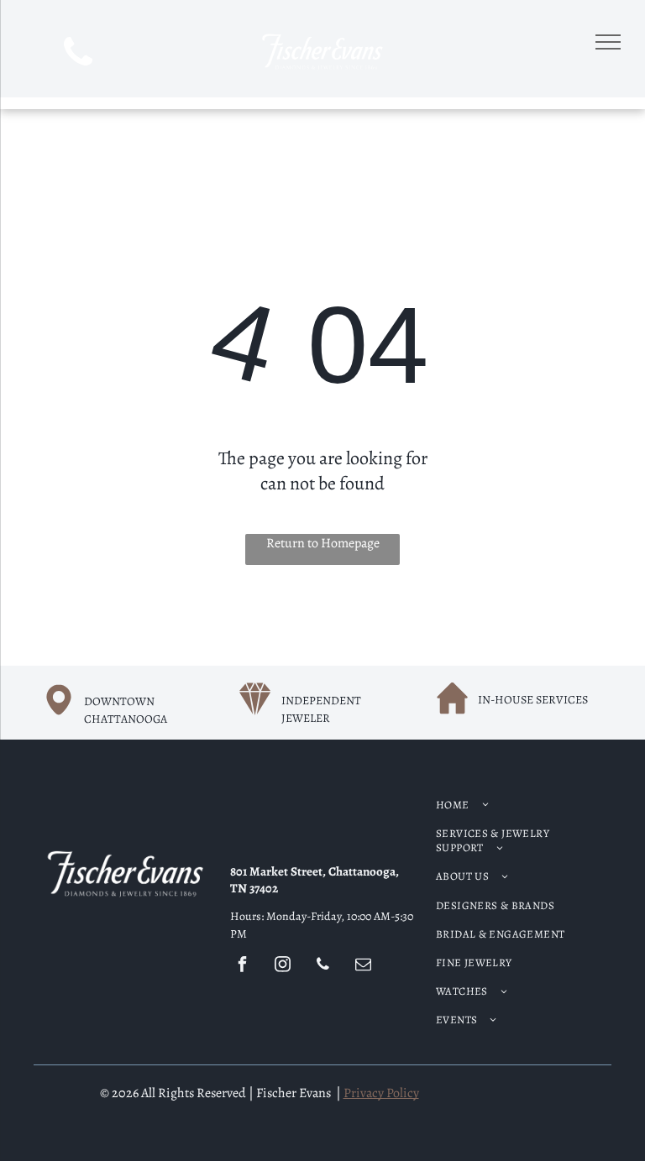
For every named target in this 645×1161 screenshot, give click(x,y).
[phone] (78, 54)
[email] (363, 967)
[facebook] (242, 967)
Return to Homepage (323, 543)
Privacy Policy (381, 1093)
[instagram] (282, 967)
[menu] (608, 42)
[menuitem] (518, 805)
